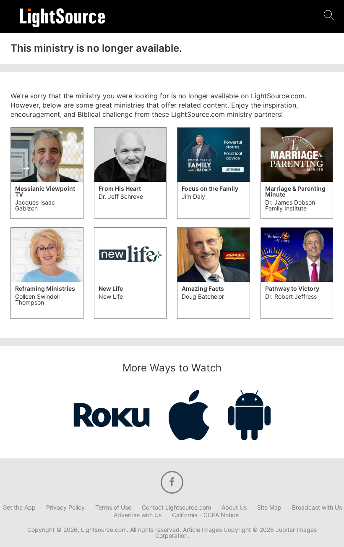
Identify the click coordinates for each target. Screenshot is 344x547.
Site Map (269, 507)
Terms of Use (113, 507)
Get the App (19, 507)
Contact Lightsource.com (176, 507)
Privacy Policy (65, 507)
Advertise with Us (138, 515)
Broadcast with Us (317, 507)
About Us (234, 507)
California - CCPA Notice (205, 515)
